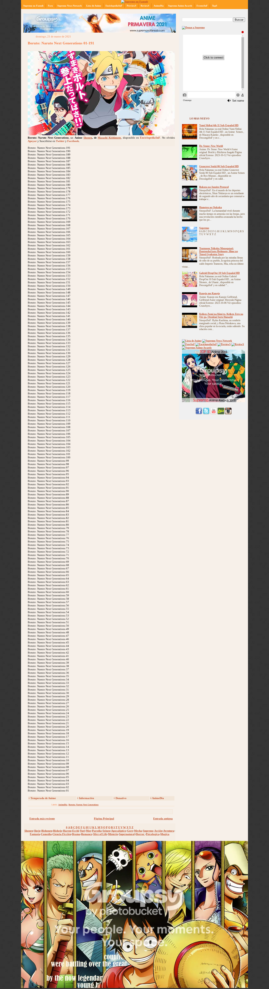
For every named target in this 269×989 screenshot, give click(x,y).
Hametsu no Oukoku (210, 207)
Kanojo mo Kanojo (209, 293)
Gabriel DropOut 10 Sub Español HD (219, 273)
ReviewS (145, 5)
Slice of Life (100, 834)
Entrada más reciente (42, 818)
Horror (140, 834)
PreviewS (131, 5)
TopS (214, 5)
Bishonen (46, 830)
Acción (158, 830)
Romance (86, 834)
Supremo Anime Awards (180, 5)
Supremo (148, 830)
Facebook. (73, 141)
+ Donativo (120, 798)
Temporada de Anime (43, 798)
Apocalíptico (118, 830)
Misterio (113, 834)
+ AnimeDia (157, 798)
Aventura (168, 830)
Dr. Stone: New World (211, 146)
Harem (67, 830)
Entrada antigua (163, 818)
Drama (76, 834)
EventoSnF (202, 5)
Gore (130, 830)
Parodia (97, 830)
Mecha (138, 830)
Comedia (46, 834)
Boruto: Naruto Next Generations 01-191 (61, 43)
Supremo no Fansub (33, 5)
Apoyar (32, 141)
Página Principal (104, 818)
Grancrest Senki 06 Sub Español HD (219, 166)
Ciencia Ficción (62, 834)
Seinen (106, 830)
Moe (88, 830)
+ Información (85, 798)
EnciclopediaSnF (113, 5)
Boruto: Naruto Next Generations (84, 804)
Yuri (82, 830)
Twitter (60, 141)
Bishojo (57, 830)
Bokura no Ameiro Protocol (214, 187)
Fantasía (35, 834)
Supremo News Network (69, 5)
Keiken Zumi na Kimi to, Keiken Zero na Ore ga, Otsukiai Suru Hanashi (221, 315)
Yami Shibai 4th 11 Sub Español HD (219, 125)
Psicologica (153, 834)
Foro (50, 5)
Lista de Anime (93, 5)
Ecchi (75, 830)
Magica (164, 834)
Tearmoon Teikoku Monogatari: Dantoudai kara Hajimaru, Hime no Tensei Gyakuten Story (218, 251)
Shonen (87, 137)
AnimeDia (159, 5)
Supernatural (127, 834)
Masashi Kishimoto (109, 137)
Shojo (37, 830)
